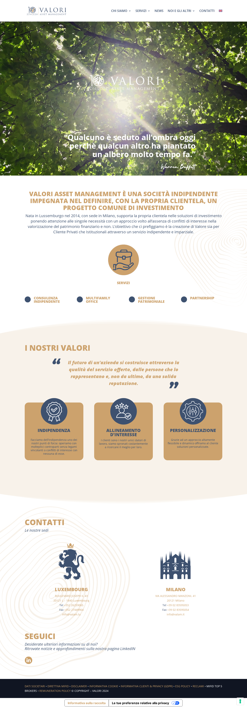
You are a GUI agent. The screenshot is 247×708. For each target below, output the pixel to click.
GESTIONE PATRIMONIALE (151, 300)
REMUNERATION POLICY (55, 691)
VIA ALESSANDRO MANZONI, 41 (175, 596)
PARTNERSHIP (202, 298)
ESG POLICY (182, 686)
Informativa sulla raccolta (87, 703)
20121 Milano (175, 600)
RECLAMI (198, 686)
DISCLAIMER (79, 686)
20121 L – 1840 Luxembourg (71, 600)
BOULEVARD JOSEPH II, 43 (71, 596)
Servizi (140, 11)
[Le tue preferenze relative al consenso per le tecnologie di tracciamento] (240, 701)
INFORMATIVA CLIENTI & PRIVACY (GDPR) (147, 686)
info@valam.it (175, 614)
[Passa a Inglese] (220, 10)
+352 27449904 (74, 610)
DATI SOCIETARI (35, 686)
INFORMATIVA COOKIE (103, 686)
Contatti (207, 11)
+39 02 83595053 (178, 605)
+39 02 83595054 (178, 610)
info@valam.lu (71, 614)
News (159, 11)
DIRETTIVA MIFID (58, 686)
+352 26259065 (73, 605)
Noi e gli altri (179, 11)
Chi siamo (119, 11)
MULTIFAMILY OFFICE (98, 300)
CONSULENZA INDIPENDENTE (47, 300)
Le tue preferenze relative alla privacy (140, 703)
